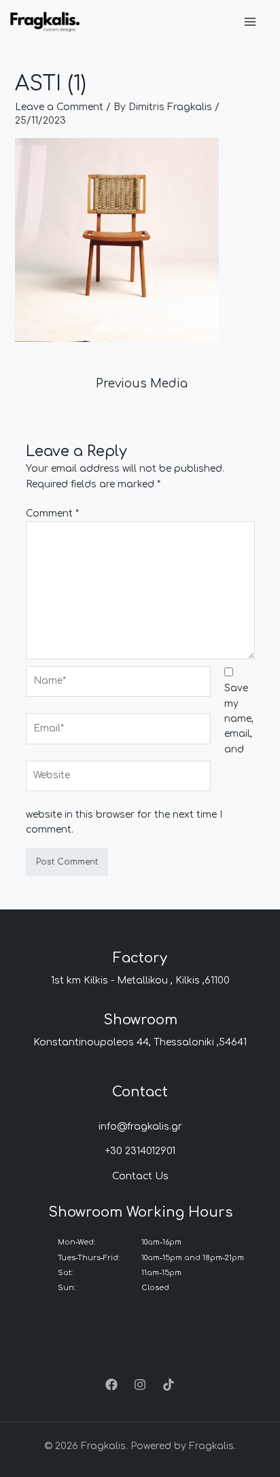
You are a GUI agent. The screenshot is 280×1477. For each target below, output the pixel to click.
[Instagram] (140, 1384)
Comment (52, 513)
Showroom (140, 1020)
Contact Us (140, 1176)
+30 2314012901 (140, 1151)
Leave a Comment (59, 107)
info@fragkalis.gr (140, 1127)
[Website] (118, 779)
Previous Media (142, 383)
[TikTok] (168, 1384)
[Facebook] (111, 1384)
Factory (140, 958)
